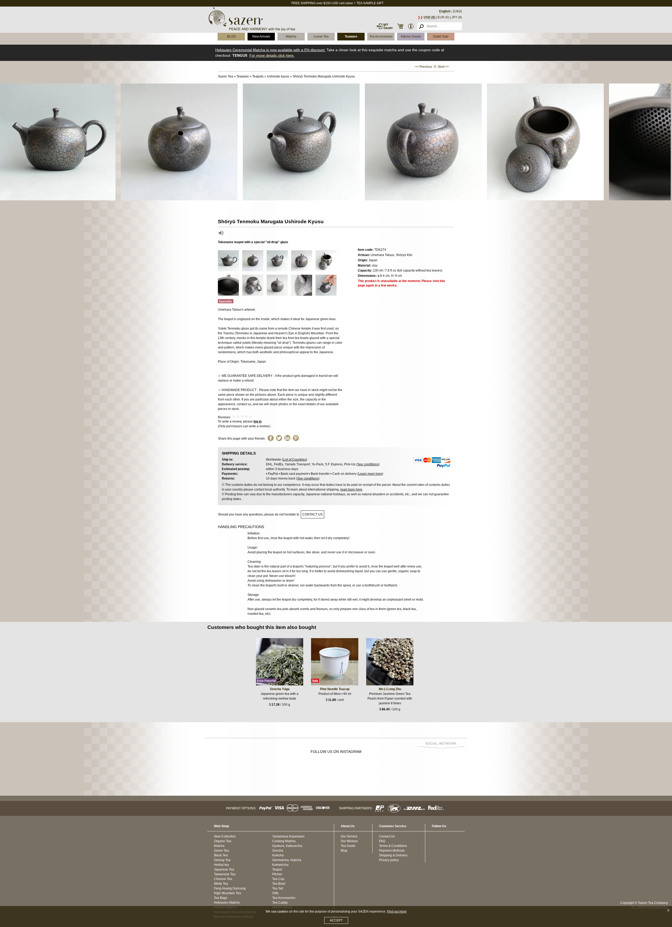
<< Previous (423, 67)
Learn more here (370, 474)
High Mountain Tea (227, 893)
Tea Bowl (278, 884)
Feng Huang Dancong (230, 888)
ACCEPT (336, 920)
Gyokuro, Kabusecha (287, 846)
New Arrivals (261, 36)
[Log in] (384, 26)
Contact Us (387, 836)
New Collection (225, 836)
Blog (344, 850)
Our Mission (349, 841)
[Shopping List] (400, 26)
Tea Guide (348, 846)
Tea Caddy (280, 902)
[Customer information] (411, 26)
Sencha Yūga (280, 689)
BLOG (231, 36)
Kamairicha (280, 865)
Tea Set (277, 888)
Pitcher (277, 874)
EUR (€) (443, 17)
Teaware (351, 36)
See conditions (368, 464)
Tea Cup (278, 879)
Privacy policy (389, 860)
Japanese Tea (224, 869)
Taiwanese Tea (224, 874)
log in (257, 421)
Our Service (349, 836)
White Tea (221, 884)
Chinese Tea (223, 879)
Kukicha (278, 855)
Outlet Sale (441, 36)
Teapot (277, 869)
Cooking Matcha (284, 841)
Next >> (443, 67)
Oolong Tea (222, 860)
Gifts (275, 893)
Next (667, 142)
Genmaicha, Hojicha (286, 860)
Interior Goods (411, 36)
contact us (312, 514)
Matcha (291, 36)
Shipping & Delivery (393, 855)
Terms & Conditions (393, 846)
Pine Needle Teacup (334, 689)
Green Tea (221, 850)
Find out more (397, 911)
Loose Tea (321, 36)
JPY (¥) (457, 17)
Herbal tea (221, 865)
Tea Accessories (380, 36)
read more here (351, 489)
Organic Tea (222, 841)
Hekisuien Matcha (227, 902)
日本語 (457, 11)
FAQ (382, 841)
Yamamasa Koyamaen (288, 836)
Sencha (277, 850)
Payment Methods (392, 850)
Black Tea (221, 855)
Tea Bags (220, 898)
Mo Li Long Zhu (390, 689)
